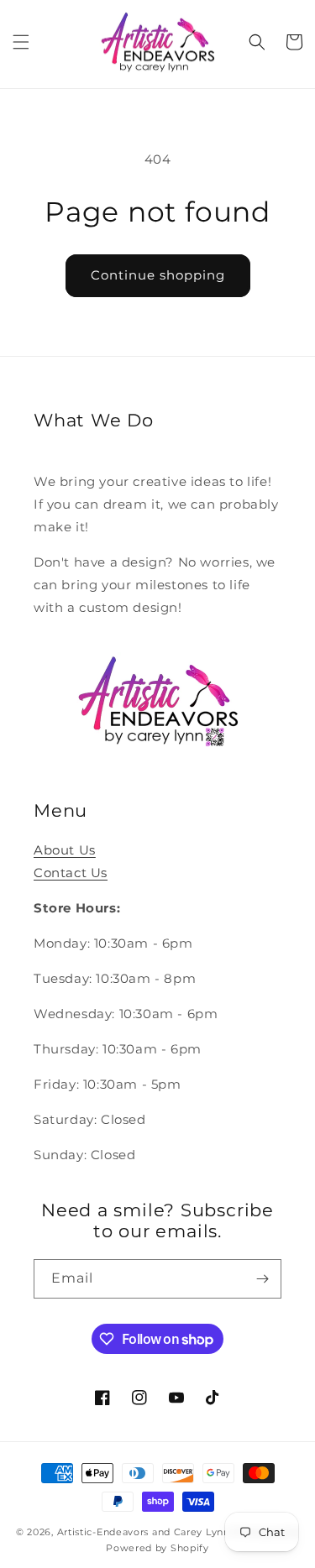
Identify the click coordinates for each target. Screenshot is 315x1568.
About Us (65, 850)
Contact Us (71, 873)
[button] (21, 42)
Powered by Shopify (157, 1548)
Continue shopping (158, 275)
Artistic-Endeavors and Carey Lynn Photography (178, 1532)
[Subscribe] (262, 1279)
